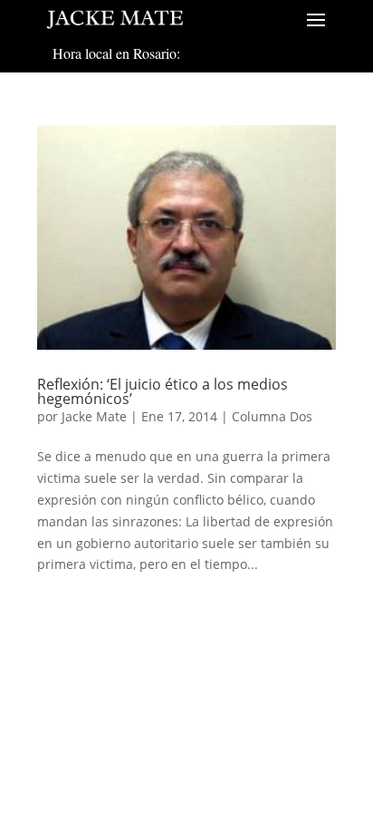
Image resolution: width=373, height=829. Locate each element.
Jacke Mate (94, 416)
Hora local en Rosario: (116, 53)
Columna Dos (272, 416)
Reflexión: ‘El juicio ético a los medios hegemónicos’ (162, 391)
